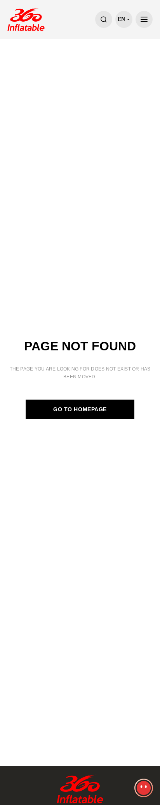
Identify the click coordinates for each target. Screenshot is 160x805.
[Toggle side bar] (143, 788)
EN (121, 19)
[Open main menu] (144, 19)
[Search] (103, 19)
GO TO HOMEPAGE (80, 409)
